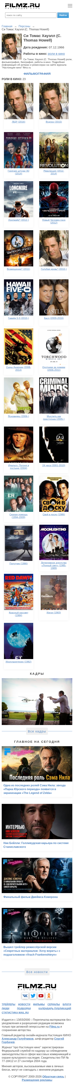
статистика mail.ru (15, 1012)
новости (24, 1004)
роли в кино (56, 53)
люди (5, 1008)
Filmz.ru (54, 1026)
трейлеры (8, 1004)
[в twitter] (33, 996)
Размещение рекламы (37, 1080)
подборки (24, 1008)
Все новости (37, 972)
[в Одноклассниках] (49, 996)
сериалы (53, 1004)
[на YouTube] (41, 996)
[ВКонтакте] (25, 996)
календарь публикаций (55, 1008)
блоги (67, 1004)
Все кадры (37, 731)
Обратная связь (53, 1076)
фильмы (39, 1004)
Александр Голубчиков (18, 1038)
